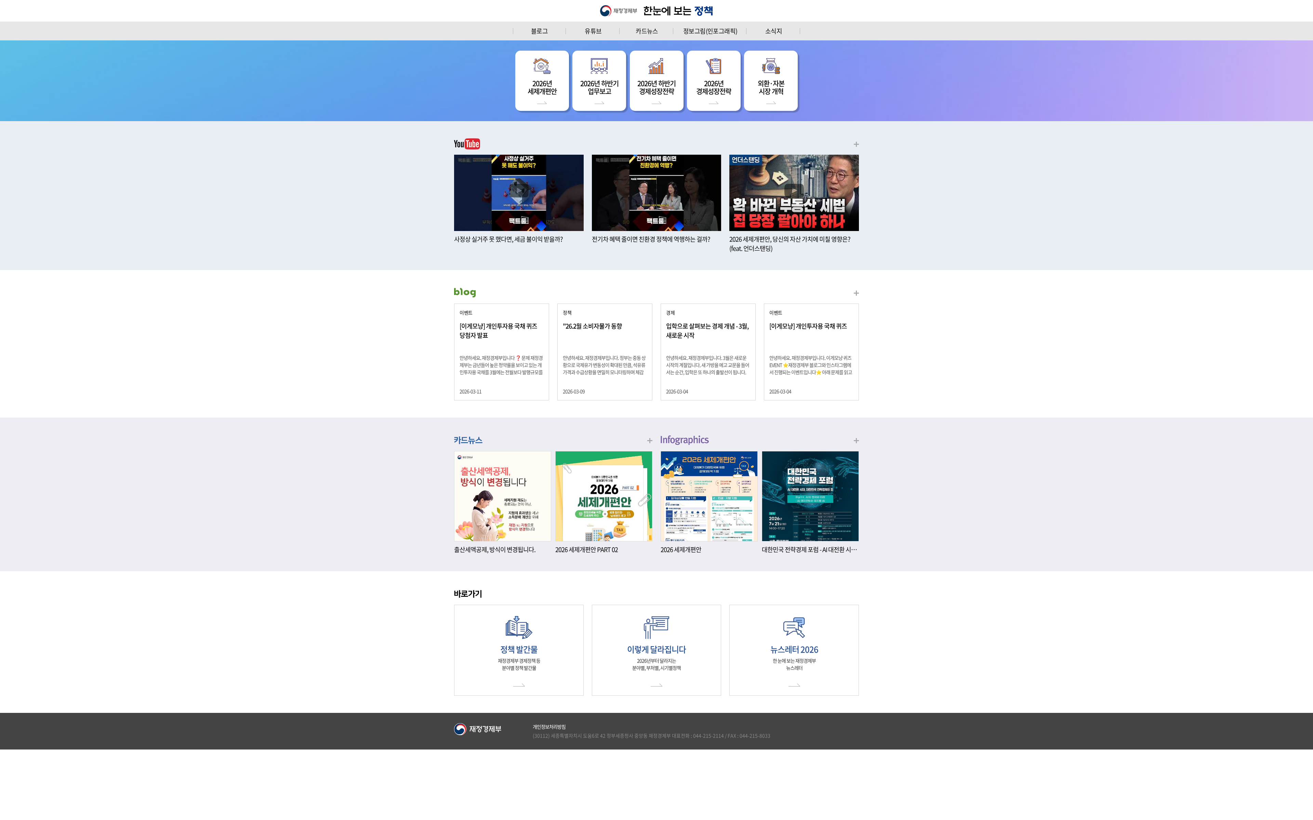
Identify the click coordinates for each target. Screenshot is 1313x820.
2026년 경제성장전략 (713, 87)
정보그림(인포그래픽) (710, 31)
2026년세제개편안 (542, 87)
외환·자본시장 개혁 (771, 87)
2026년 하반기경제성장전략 (656, 87)
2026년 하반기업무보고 (599, 87)
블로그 (539, 31)
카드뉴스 (647, 31)
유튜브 (593, 31)
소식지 (773, 31)
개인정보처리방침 (549, 726)
